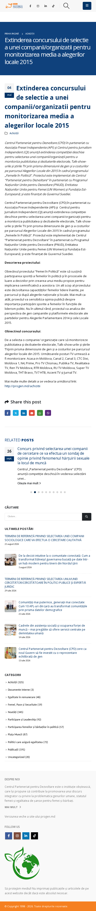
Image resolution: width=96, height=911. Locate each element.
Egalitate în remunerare (21, 697)
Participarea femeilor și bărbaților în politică (33, 727)
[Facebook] (30, 6)
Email (32, 413)
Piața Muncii (15, 734)
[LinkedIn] (45, 6)
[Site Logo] (14, 5)
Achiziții (14, 133)
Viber (48, 413)
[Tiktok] (53, 6)
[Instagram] (38, 6)
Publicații (13, 749)
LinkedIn (24, 413)
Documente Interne (19, 690)
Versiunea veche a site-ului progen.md (30, 816)
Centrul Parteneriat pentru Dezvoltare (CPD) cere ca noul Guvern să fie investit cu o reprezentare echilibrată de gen (52, 653)
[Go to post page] (10, 559)
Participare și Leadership (22, 719)
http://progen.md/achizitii (22, 386)
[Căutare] (86, 517)
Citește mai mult (28, 483)
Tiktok (34, 835)
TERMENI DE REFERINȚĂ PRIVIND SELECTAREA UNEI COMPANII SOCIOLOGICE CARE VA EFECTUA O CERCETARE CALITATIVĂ (44, 538)
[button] (66, 6)
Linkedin (25, 835)
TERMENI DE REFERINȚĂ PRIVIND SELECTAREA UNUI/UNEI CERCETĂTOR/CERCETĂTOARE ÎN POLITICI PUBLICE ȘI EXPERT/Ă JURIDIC (45, 583)
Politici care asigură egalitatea (25, 742)
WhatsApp (40, 413)
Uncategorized (16, 757)
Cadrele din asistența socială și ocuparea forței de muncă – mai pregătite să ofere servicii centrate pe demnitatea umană (52, 629)
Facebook (7, 413)
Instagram (17, 835)
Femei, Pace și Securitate (22, 704)
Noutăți (12, 712)
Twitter (16, 413)
